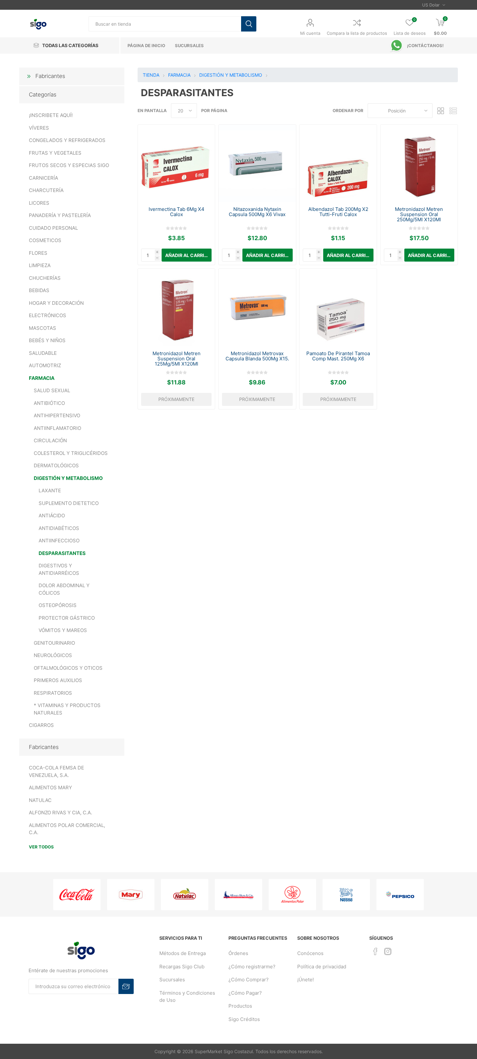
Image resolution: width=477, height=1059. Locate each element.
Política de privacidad (321, 966)
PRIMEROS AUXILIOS (58, 680)
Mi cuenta (310, 33)
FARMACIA (42, 378)
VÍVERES (39, 128)
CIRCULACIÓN (50, 440)
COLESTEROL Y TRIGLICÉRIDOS (71, 453)
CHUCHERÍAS (45, 278)
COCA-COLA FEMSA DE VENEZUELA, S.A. (56, 771)
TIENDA (151, 75)
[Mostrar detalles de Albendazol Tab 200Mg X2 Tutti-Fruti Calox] (338, 163)
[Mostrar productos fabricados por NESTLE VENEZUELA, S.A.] (346, 894)
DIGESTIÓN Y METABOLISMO (68, 478)
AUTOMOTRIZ (45, 365)
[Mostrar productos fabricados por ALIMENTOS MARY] (130, 894)
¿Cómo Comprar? (248, 979)
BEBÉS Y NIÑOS (47, 340)
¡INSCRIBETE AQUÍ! (51, 115)
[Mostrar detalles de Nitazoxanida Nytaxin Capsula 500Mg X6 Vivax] (257, 163)
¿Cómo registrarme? (251, 966)
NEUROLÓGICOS (53, 655)
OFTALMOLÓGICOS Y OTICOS (68, 668)
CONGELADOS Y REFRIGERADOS (67, 140)
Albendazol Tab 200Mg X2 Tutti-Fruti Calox (338, 212)
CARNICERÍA (43, 178)
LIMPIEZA (40, 265)
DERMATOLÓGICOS (56, 465)
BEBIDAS (39, 290)
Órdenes (238, 953)
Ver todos (41, 846)
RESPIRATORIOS (53, 693)
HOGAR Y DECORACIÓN (56, 303)
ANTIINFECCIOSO (59, 540)
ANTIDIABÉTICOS (59, 528)
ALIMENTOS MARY (50, 787)
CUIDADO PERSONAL (53, 228)
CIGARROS (41, 725)
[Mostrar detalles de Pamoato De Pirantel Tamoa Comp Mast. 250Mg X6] (338, 307)
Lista (453, 110)
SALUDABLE (43, 353)
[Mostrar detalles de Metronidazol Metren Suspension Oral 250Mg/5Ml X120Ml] (419, 163)
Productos (240, 1006)
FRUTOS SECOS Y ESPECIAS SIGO (69, 165)
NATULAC (40, 800)
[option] (77, 894)
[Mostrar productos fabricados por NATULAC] (184, 894)
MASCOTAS (42, 328)
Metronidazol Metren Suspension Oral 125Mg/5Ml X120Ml (177, 359)
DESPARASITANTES (62, 553)
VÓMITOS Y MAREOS (63, 630)
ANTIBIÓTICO (49, 403)
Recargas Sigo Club (181, 966)
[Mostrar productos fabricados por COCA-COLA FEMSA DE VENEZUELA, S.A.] (77, 894)
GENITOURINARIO (54, 643)
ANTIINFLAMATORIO (57, 428)
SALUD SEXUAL (52, 390)
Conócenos (310, 953)
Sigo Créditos (244, 1019)
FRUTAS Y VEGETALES (55, 153)
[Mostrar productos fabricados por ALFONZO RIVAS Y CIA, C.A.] (238, 894)
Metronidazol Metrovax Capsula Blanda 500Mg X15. (257, 356)
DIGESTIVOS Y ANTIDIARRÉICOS (59, 569)
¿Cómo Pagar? (245, 993)
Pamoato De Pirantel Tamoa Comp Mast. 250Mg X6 (338, 356)
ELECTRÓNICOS (47, 315)
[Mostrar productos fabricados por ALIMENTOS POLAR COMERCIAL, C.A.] (292, 894)
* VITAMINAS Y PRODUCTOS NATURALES (67, 709)
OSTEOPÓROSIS (58, 605)
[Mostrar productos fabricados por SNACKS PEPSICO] (400, 894)
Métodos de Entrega (182, 953)
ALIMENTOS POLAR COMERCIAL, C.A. (67, 829)
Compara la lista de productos (357, 33)
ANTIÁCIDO (52, 515)
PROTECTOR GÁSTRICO (67, 618)
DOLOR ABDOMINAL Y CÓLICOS (64, 589)
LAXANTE (50, 490)
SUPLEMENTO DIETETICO (69, 503)
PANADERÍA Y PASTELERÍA (60, 215)
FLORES (38, 253)
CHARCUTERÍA (46, 190)
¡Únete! (305, 979)
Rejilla (441, 110)
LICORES (39, 203)
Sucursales (172, 979)
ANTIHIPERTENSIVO (57, 415)
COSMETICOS (45, 240)
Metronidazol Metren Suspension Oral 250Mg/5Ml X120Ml (419, 214)
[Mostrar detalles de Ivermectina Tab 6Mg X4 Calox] (176, 163)
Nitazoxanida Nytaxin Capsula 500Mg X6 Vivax (257, 212)
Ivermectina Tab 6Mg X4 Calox (176, 212)
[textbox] (165, 24)
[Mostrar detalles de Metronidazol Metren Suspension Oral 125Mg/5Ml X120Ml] (176, 307)
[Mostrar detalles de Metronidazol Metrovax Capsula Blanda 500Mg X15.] (257, 307)
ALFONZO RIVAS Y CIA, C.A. (60, 812)
